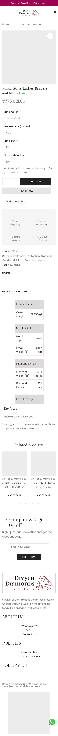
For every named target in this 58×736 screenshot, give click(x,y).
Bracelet (21, 256)
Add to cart (35, 181)
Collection (34, 256)
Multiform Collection (24, 260)
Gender (25, 24)
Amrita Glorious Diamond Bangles (22, 482)
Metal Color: (11, 112)
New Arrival (14, 264)
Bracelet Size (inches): (17, 126)
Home (5, 24)
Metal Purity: (11, 141)
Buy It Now (27, 190)
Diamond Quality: (14, 155)
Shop (15, 24)
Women (37, 24)
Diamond (46, 256)
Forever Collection (23, 479)
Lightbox (50, 36)
